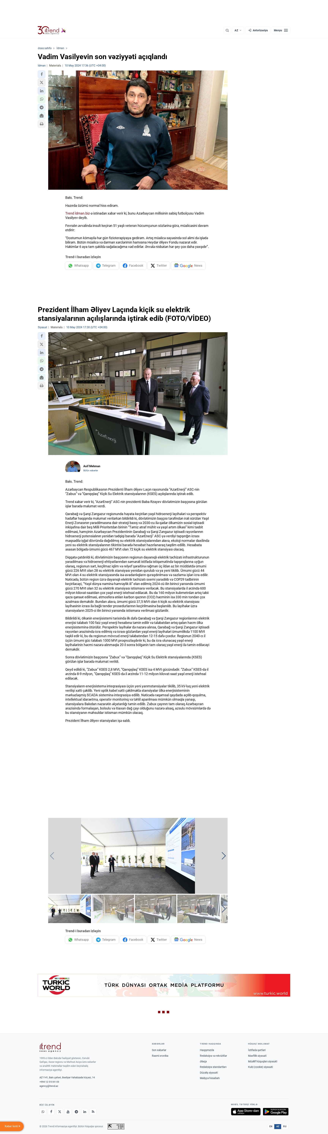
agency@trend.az (48, 1086)
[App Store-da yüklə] (246, 1111)
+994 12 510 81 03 (49, 1081)
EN (270, 1126)
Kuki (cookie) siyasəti (260, 1066)
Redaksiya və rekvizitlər (213, 1055)
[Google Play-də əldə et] (276, 1111)
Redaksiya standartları (213, 1066)
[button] (41, 74)
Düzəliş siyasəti (209, 1072)
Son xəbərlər (159, 1050)
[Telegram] (76, 1111)
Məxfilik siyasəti (257, 1055)
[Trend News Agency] (50, 1047)
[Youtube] (68, 1111)
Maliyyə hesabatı (210, 1078)
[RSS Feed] (93, 1111)
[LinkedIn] (84, 1111)
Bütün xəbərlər (90, 470)
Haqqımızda (207, 1050)
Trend (69, 213)
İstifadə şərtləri (257, 1050)
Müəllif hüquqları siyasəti (262, 1061)
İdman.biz (82, 213)
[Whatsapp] (42, 1111)
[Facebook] (51, 1111)
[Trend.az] (52, 30)
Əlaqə (203, 1061)
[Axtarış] (227, 30)
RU (284, 1126)
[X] (59, 1111)
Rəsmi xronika (160, 1055)
